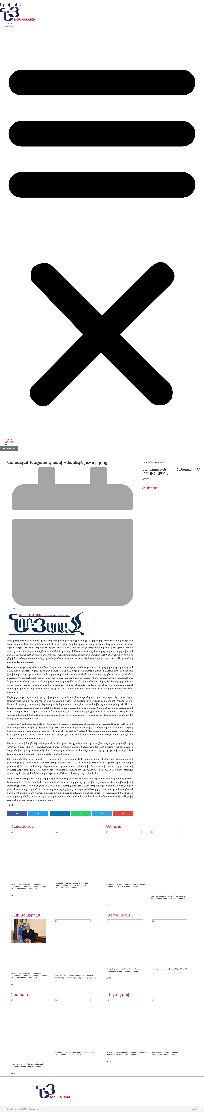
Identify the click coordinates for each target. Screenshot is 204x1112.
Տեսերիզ (9, 26)
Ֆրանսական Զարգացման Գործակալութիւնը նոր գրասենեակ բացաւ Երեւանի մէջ (74, 1053)
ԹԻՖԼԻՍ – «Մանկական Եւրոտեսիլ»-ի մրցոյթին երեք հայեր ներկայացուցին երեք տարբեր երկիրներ (75, 976)
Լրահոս (8, 23)
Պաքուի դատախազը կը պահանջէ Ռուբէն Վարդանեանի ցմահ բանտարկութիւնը (124, 970)
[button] (102, 232)
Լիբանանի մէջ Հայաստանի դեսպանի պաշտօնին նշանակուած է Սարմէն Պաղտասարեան (126, 885)
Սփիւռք (113, 826)
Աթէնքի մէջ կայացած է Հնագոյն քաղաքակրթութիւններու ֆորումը (165, 1053)
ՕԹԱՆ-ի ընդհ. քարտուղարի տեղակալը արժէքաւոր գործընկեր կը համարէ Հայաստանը (127, 1053)
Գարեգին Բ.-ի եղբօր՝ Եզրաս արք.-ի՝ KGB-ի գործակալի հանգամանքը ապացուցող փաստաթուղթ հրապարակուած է (72, 885)
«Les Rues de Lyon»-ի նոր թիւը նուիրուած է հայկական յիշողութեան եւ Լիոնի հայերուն (168, 897)
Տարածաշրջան (26, 915)
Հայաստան (22, 826)
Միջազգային (120, 994)
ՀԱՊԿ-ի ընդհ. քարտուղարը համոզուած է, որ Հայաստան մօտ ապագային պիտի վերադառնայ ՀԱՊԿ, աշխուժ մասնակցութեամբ (30, 886)
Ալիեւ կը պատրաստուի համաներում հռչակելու (171, 969)
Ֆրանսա (19, 994)
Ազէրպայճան (120, 915)
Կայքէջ (194, 1109)
